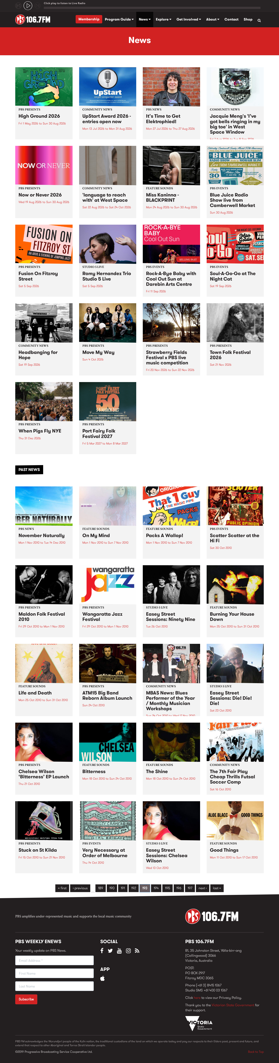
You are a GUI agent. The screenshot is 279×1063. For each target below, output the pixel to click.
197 (190, 888)
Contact (231, 19)
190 (111, 888)
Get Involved (188, 19)
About (211, 19)
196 (178, 888)
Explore (162, 19)
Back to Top (256, 1051)
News (144, 19)
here (197, 997)
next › (203, 888)
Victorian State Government (233, 1005)
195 (167, 888)
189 (100, 888)
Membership (88, 19)
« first (62, 888)
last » (217, 888)
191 (123, 888)
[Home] (34, 19)
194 (156, 888)
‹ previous (80, 888)
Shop (248, 19)
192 (133, 888)
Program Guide (118, 19)
